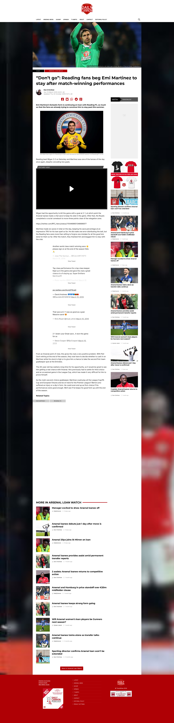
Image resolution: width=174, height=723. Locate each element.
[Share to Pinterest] (80, 99)
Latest (38, 19)
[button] (139, 19)
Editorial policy (101, 19)
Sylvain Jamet (58, 625)
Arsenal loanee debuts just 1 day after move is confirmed (123, 364)
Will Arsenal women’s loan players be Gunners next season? (124, 338)
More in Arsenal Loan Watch (58, 502)
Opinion (66, 19)
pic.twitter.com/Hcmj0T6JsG (64, 290)
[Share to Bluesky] (67, 99)
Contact (90, 19)
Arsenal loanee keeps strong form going (73, 603)
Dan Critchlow (49, 90)
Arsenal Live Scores (44, 681)
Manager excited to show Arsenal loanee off (75, 508)
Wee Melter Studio (44, 684)
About (82, 19)
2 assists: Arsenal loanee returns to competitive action (124, 390)
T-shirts (74, 19)
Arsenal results (43, 682)
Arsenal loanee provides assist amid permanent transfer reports (123, 312)
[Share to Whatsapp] (71, 99)
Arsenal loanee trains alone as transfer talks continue (122, 286)
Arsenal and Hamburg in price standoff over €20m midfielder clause (123, 235)
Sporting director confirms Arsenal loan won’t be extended (124, 208)
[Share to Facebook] (62, 99)
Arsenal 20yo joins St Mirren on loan (71, 539)
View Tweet (71, 261)
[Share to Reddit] (76, 99)
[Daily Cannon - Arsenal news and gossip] (87, 9)
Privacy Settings (79, 704)
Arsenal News (48, 19)
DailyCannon (57, 511)
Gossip (58, 19)
